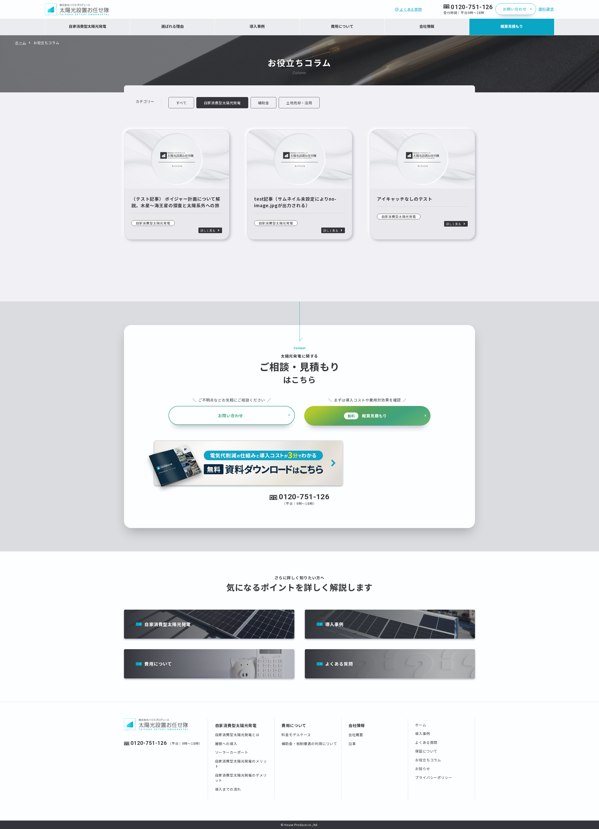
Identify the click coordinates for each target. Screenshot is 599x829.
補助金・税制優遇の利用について (309, 743)
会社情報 (356, 725)
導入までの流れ (228, 789)
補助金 (263, 102)
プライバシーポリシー (433, 777)
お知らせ (422, 768)
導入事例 (334, 624)
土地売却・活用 (299, 102)
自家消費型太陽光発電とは (237, 734)
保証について (426, 751)
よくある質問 (410, 9)
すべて (181, 102)
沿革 (352, 743)
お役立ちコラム (428, 759)
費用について (158, 663)
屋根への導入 (226, 743)
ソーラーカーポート (231, 752)
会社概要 (355, 734)
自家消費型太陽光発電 (167, 624)
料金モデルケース (296, 734)
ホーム (20, 42)
